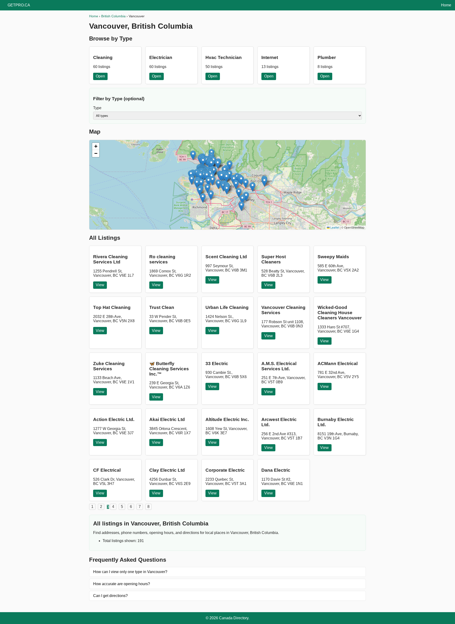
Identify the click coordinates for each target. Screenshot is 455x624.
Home (446, 5)
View (100, 285)
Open (100, 76)
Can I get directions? (110, 596)
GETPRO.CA (19, 5)
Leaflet (334, 227)
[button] (203, 198)
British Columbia (113, 16)
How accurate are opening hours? (121, 584)
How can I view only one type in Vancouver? (130, 572)
